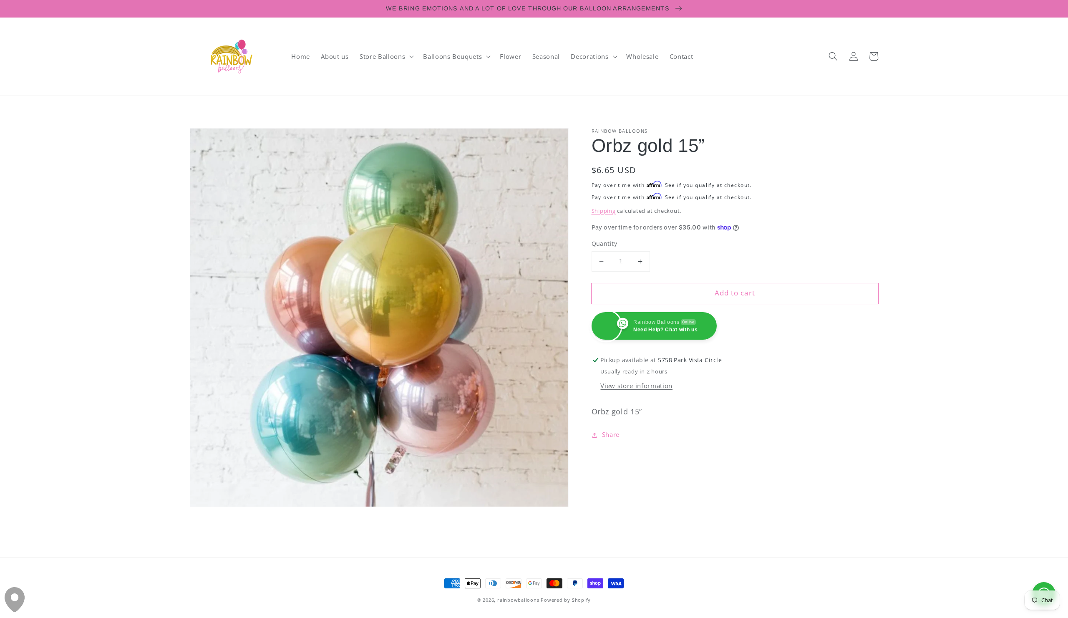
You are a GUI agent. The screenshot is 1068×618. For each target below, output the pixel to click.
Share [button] (611, 434)
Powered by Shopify (566, 600)
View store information (636, 385)
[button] (386, 56)
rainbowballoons (518, 600)
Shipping (604, 210)
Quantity (604, 243)
